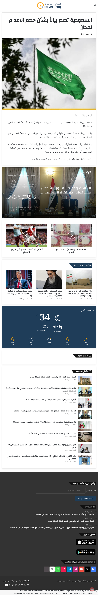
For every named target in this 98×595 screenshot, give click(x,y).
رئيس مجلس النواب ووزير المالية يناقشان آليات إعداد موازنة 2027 (51, 399)
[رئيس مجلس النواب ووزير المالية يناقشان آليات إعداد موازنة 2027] (85, 403)
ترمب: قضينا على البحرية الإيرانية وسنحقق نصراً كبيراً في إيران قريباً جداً (19, 293)
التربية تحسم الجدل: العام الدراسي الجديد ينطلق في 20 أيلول (53, 377)
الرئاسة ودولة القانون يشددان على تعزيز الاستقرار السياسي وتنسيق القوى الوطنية (66, 189)
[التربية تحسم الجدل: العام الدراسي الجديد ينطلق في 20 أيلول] (85, 380)
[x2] (52, 569)
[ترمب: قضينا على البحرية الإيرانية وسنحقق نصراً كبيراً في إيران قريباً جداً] (19, 279)
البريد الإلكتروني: (90, 490)
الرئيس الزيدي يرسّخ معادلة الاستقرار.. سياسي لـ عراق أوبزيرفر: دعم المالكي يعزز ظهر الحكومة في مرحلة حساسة (41, 390)
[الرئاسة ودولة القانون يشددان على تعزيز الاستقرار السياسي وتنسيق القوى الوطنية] (85, 414)
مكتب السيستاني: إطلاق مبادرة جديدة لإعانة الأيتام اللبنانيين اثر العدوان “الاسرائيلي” (50, 293)
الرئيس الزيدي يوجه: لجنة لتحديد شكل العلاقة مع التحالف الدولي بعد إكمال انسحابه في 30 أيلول (42, 446)
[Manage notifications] (92, 589)
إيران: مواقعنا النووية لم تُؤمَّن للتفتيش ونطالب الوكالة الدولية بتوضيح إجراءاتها (80, 293)
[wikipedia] (46, 569)
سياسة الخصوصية (24, 581)
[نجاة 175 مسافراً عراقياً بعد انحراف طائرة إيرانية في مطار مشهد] (85, 437)
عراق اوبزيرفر (61, 581)
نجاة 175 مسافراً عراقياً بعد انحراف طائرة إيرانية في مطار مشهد (52, 433)
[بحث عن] (95, 6)
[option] (49, 192)
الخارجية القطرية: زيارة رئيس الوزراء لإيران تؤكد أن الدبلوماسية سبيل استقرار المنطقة (44, 422)
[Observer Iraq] (49, 5)
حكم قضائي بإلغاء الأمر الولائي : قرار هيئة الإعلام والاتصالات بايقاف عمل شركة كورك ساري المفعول (41, 457)
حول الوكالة (14, 581)
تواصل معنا (6, 581)
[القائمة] (3, 6)
